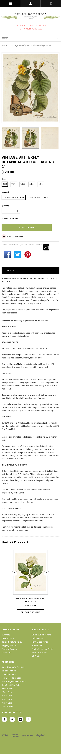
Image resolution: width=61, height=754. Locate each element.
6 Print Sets (7, 699)
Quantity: (5, 206)
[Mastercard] (27, 735)
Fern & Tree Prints (40, 642)
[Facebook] (4, 719)
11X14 (13, 184)
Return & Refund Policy (12, 642)
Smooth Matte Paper (38, 197)
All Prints (36, 656)
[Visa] (5, 735)
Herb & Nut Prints (39, 653)
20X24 (31, 184)
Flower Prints (38, 645)
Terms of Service (9, 649)
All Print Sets (7, 689)
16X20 (22, 184)
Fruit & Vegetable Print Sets (14, 681)
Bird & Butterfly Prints (41, 635)
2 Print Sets (7, 692)
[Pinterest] (28, 719)
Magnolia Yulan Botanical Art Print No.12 (30, 600)
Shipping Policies (9, 645)
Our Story (6, 635)
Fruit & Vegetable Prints (42, 649)
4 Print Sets (7, 696)
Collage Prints (38, 638)
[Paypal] (40, 735)
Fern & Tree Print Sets (11, 678)
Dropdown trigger (30, 3)
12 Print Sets (7, 706)
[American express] (15, 735)
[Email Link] (46, 247)
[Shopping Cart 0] (51, 3)
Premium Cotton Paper (13, 197)
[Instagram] (20, 719)
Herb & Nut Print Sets (11, 685)
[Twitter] (17, 254)
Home (4, 45)
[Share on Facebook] (7, 254)
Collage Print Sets (10, 671)
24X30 (40, 184)
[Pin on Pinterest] (28, 254)
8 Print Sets (7, 703)
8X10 (5, 184)
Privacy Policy (8, 638)
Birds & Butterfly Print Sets (13, 667)
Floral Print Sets (9, 674)
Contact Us (7, 653)
